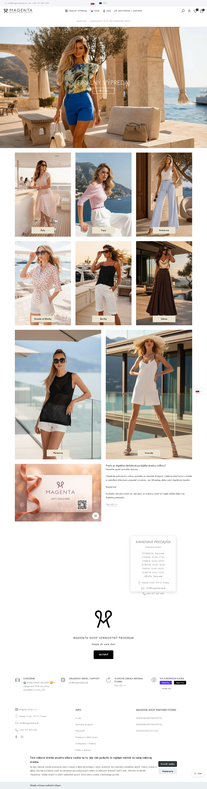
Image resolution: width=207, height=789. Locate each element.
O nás (78, 718)
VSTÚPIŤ (103, 654)
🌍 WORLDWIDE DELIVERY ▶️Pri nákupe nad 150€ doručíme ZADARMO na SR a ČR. (39, 686)
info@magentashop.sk (17, 3)
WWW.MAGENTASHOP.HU (149, 724)
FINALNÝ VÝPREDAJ (78, 11)
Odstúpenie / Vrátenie (85, 743)
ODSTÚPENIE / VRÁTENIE (130, 11)
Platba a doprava (83, 750)
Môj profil (79, 730)
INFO (109, 11)
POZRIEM (103, 90)
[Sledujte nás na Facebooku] (16, 737)
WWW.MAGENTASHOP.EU (149, 718)
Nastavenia (167, 771)
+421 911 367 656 (40, 3)
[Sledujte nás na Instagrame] (22, 737)
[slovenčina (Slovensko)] (93, 3)
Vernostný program (84, 724)
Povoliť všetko (168, 764)
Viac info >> (120, 685)
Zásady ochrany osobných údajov (45, 785)
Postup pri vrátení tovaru (86, 737)
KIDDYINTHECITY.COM (147, 730)
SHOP (96, 11)
